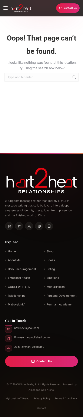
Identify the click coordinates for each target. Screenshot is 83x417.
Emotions (53, 277)
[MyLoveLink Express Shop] (49, 226)
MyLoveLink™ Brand (17, 398)
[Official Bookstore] (39, 226)
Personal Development (61, 295)
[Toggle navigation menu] (5, 8)
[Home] (20, 8)
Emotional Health (19, 277)
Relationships (16, 295)
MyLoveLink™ (16, 304)
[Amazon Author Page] (9, 226)
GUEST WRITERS (19, 286)
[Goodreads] (19, 226)
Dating (51, 269)
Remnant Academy (59, 304)
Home (12, 251)
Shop (50, 251)
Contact (41, 408)
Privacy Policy (42, 398)
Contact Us (70, 7)
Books (51, 260)
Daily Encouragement (22, 269)
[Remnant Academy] (29, 226)
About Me (14, 260)
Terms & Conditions (66, 398)
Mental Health (56, 286)
